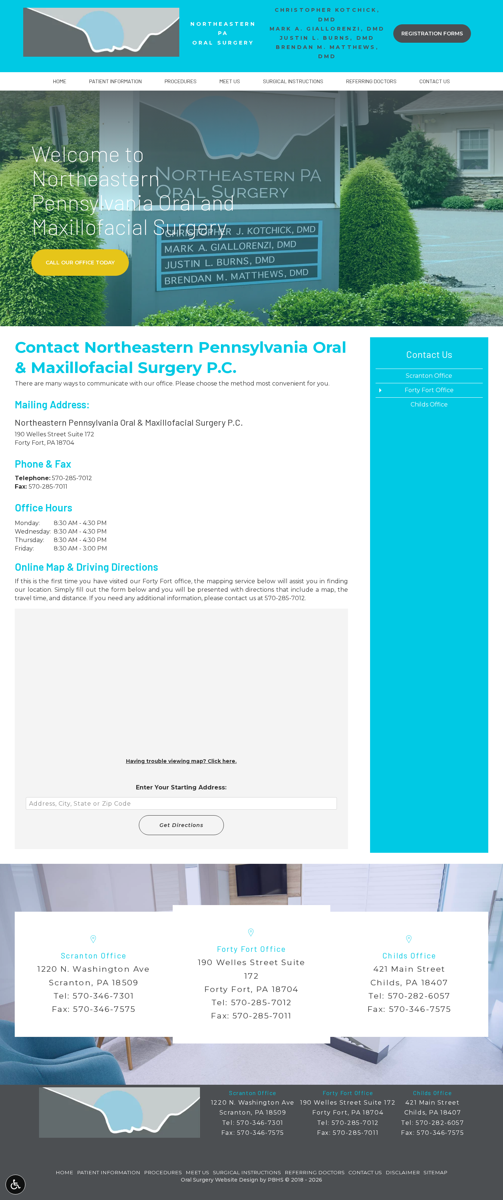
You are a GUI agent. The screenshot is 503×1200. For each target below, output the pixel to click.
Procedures (181, 81)
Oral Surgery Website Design (219, 1179)
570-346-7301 (103, 995)
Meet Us (229, 81)
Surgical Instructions (293, 81)
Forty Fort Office (429, 390)
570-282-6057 (419, 995)
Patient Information (115, 81)
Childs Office (429, 404)
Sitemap (435, 1172)
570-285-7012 (72, 478)
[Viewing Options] (15, 1184)
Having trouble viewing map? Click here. (181, 761)
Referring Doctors (371, 81)
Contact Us (434, 81)
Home (59, 81)
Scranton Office (429, 375)
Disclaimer (403, 1172)
